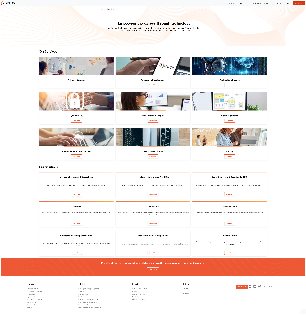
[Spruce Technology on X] (259, 286)
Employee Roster (83, 294)
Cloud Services (31, 294)
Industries (243, 3)
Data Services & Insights (34, 299)
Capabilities (233, 3)
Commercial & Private (138, 294)
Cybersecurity (31, 297)
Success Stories (255, 3)
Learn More (76, 85)
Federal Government (138, 299)
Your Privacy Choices (267, 287)
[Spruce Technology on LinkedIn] (255, 286)
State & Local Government (140, 289)
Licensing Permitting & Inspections (88, 289)
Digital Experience (32, 302)
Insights (266, 3)
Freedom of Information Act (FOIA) (88, 299)
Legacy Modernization (34, 305)
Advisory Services (32, 289)
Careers (279, 3)
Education (135, 291)
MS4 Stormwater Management (87, 302)
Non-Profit (135, 297)
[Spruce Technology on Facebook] (250, 286)
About (288, 3)
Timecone (81, 291)
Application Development (35, 291)
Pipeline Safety (82, 297)
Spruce (103, 9)
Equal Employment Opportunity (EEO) (89, 308)
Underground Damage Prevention (88, 305)
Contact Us (299, 3)
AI (273, 3)
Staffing (29, 308)
